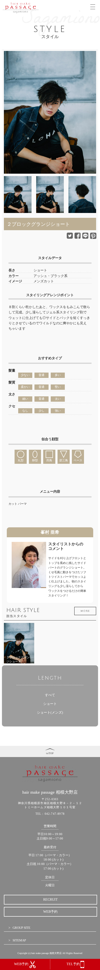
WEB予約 (50, 911)
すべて (50, 695)
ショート (50, 704)
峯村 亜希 (50, 532)
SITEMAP (19, 940)
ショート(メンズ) (50, 712)
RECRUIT (50, 899)
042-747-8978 (55, 813)
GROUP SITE (21, 927)
